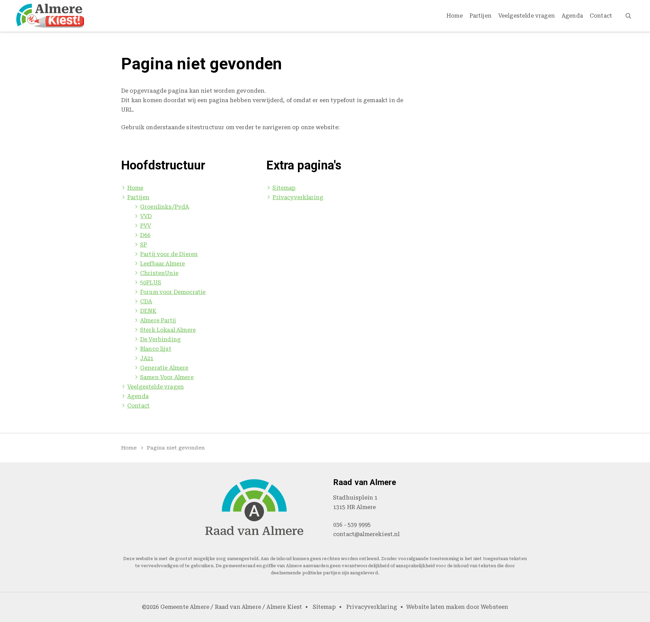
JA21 (147, 358)
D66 (145, 235)
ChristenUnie (159, 273)
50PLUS (150, 282)
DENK (148, 311)
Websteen (494, 607)
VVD (146, 216)
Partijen (481, 16)
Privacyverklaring (298, 197)
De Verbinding (160, 339)
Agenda (572, 16)
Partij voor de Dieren (169, 254)
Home (455, 16)
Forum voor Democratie (172, 292)
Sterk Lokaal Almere (168, 330)
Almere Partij (158, 320)
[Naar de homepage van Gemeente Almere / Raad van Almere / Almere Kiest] (50, 16)
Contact (601, 16)
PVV (145, 226)
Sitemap (284, 188)
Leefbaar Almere (162, 263)
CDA (146, 301)
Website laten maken (435, 607)
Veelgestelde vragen (526, 16)
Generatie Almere (164, 368)
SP (143, 244)
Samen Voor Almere (167, 377)
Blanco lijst (155, 349)
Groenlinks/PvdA (164, 207)
